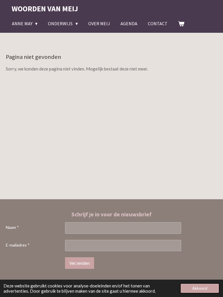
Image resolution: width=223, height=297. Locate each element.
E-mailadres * (18, 244)
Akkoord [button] (199, 288)
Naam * (12, 227)
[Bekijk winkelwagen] (181, 23)
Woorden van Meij (45, 8)
